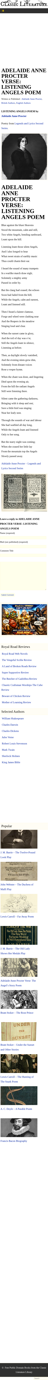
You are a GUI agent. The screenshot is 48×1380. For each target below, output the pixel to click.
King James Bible (11, 762)
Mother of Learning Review (16, 702)
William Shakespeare (13, 718)
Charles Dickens (10, 731)
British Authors (8, 103)
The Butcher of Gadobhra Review (19, 678)
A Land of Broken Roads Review (19, 666)
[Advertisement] (24, 42)
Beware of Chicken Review (16, 696)
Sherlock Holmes (11, 756)
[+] (13, 10)
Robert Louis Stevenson (14, 743)
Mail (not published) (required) (14, 542)
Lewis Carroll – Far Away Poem (17, 916)
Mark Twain (8, 749)
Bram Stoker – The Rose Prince (16, 1012)
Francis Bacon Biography (13, 1140)
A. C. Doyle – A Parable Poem (16, 1108)
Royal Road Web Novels (15, 653)
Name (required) (7, 533)
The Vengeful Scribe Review (17, 660)
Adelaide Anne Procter (32, 99)
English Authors (23, 103)
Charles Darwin (10, 724)
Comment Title (6, 550)
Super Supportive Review (15, 672)
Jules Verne (8, 737)
